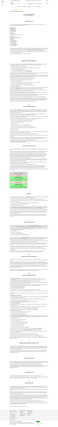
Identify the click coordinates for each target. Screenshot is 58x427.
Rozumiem (38, 421)
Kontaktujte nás (39, 0)
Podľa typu (24, 6)
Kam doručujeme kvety (28, 0)
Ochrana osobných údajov (23, 413)
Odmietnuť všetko (39, 425)
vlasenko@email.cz (18, 0)
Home (11, 9)
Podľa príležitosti (19, 6)
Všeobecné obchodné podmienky (17, 9)
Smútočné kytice (29, 6)
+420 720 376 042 (13, 0)
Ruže (33, 6)
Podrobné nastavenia (39, 423)
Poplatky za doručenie (34, 0)
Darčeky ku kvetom (38, 6)
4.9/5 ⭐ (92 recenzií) (12, 419)
